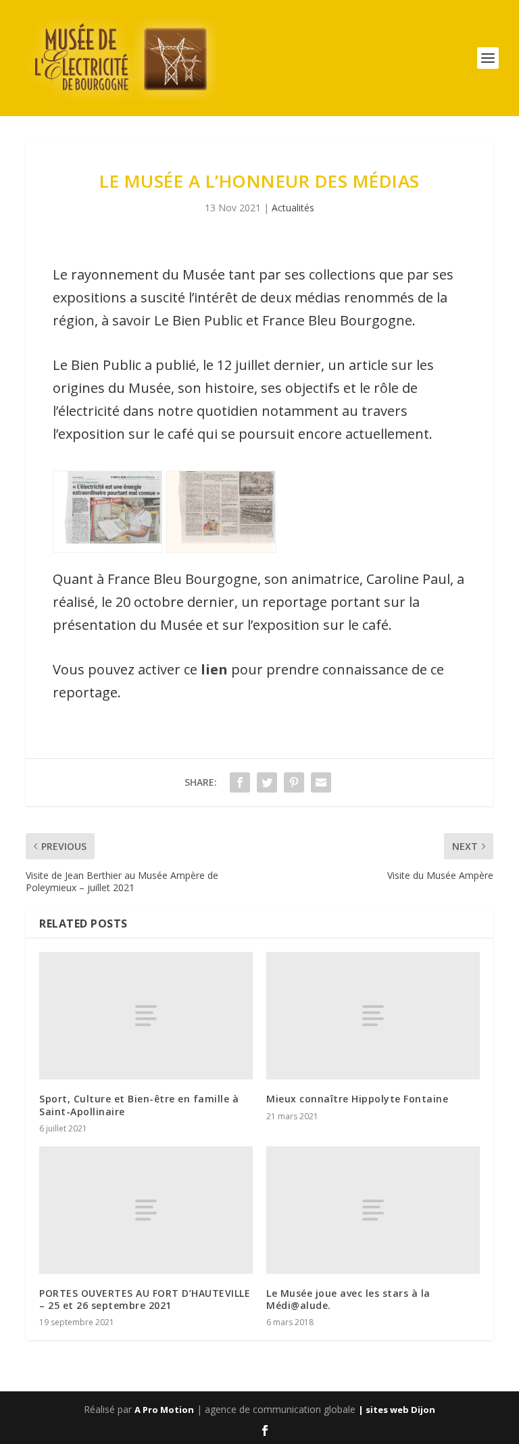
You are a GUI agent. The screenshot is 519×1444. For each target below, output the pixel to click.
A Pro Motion (164, 1409)
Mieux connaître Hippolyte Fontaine (357, 1098)
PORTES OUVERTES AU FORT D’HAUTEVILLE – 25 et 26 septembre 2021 (144, 1299)
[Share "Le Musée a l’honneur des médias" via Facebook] (239, 782)
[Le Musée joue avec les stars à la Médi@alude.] (373, 1210)
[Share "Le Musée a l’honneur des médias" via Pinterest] (293, 782)
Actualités (293, 207)
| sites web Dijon (396, 1409)
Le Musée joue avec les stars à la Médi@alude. (348, 1299)
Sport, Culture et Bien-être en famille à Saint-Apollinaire (139, 1104)
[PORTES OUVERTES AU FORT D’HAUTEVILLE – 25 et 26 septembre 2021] (146, 1210)
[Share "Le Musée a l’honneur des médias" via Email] (321, 782)
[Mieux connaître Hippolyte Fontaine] (373, 1015)
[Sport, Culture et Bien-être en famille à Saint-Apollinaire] (146, 1015)
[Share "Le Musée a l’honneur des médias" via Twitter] (266, 782)
